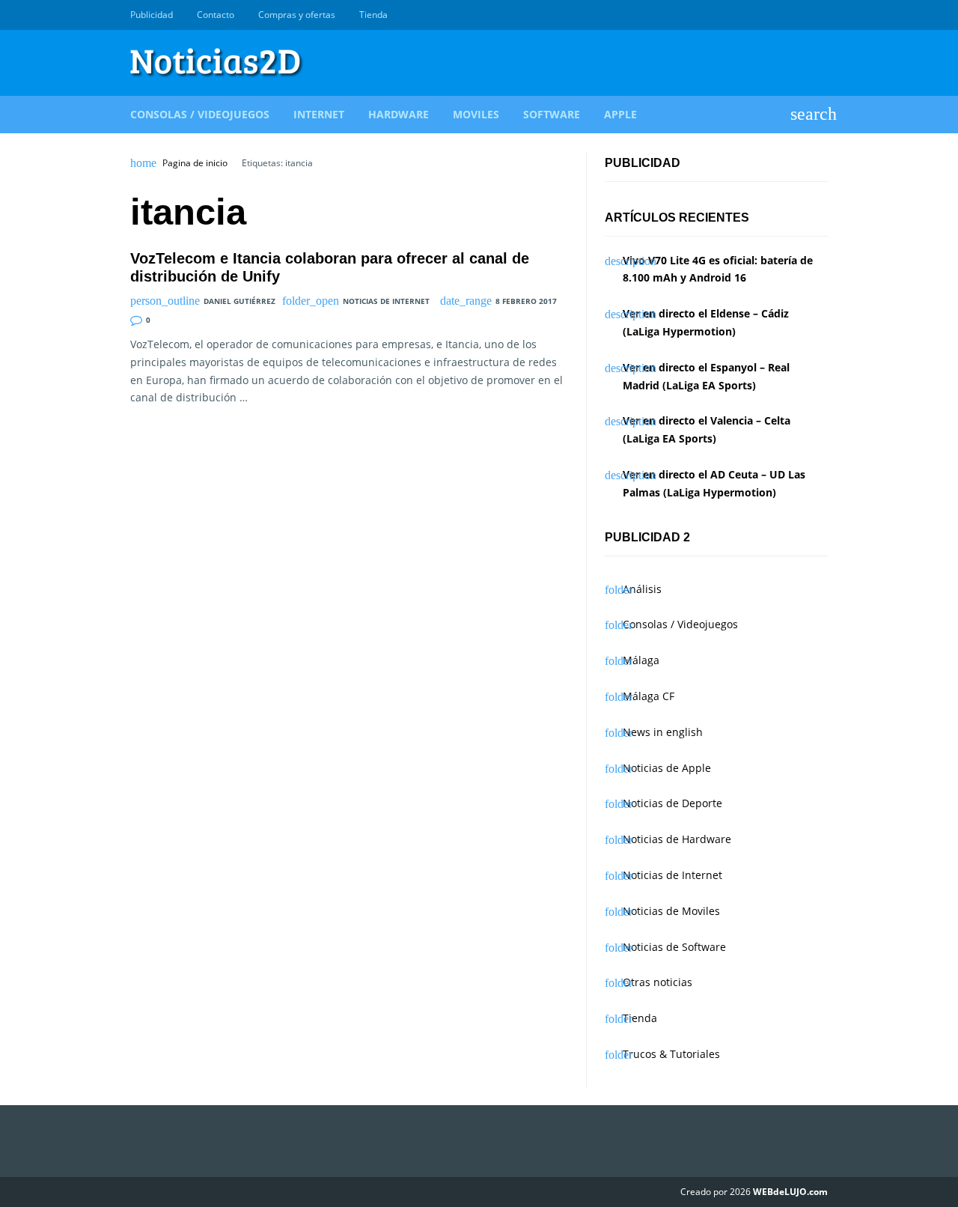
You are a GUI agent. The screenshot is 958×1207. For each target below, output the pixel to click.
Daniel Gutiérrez (239, 301)
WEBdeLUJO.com (790, 1191)
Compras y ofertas (296, 14)
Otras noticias (657, 982)
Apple (620, 114)
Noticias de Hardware (677, 839)
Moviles (476, 114)
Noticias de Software (674, 947)
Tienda (373, 14)
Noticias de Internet (386, 301)
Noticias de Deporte (672, 803)
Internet (318, 114)
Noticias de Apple (667, 768)
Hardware (398, 114)
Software (551, 114)
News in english (663, 732)
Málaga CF (648, 696)
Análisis (642, 589)
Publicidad (151, 14)
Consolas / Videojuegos (199, 114)
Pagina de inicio (195, 163)
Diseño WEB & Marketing (802, 15)
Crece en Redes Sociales (820, 15)
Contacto (215, 14)
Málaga (641, 660)
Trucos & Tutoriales (671, 1054)
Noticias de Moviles (671, 911)
